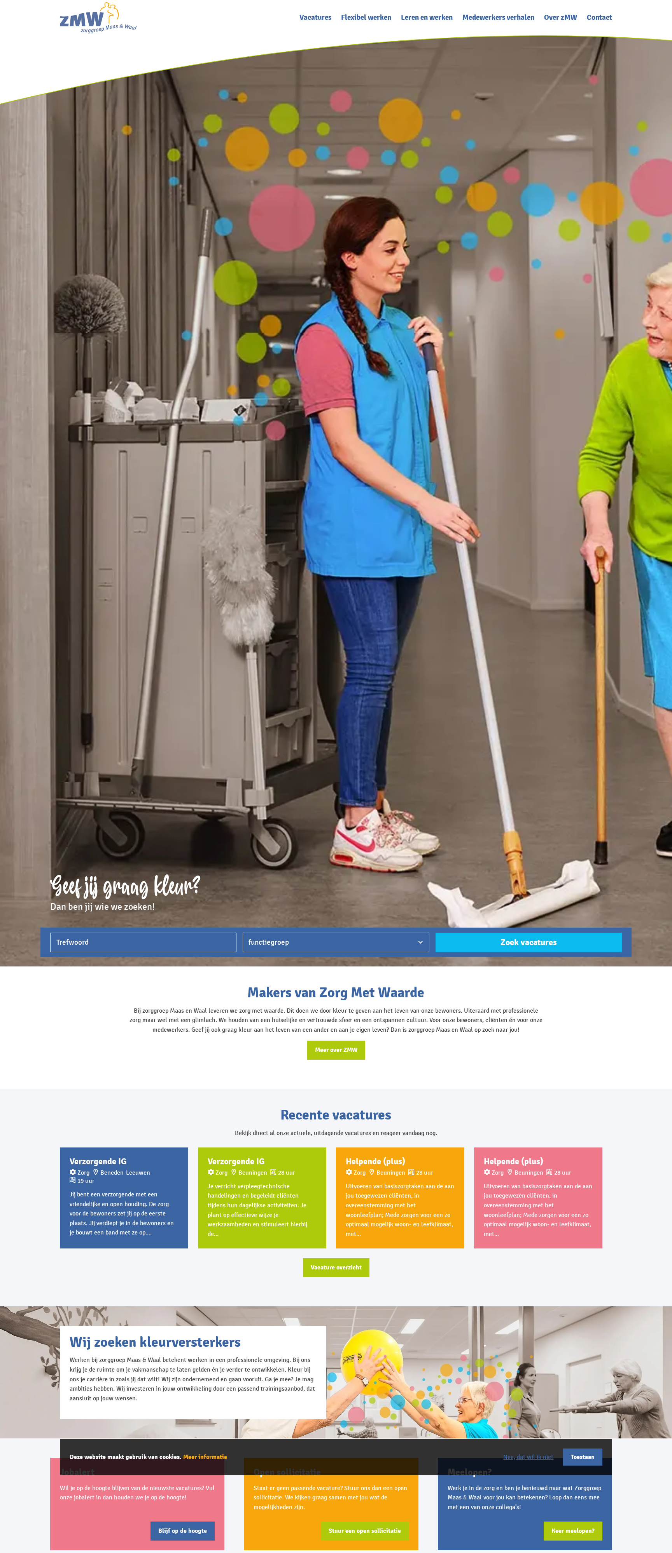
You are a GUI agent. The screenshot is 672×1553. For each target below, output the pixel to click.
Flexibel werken (366, 17)
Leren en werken (427, 17)
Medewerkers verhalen (498, 17)
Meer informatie (205, 1457)
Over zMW (560, 17)
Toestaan (583, 1457)
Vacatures (315, 17)
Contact (599, 17)
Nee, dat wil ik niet (528, 1457)
